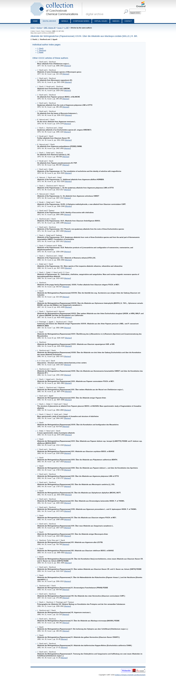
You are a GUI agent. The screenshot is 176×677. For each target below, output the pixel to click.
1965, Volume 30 (49, 28)
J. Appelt (40, 52)
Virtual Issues (100, 21)
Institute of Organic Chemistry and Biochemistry (130, 675)
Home (35, 21)
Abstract (67, 66)
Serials (64, 21)
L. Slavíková (41, 50)
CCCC (33, 28)
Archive (39, 28)
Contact (128, 21)
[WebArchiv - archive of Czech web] (126, 672)
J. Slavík (40, 48)
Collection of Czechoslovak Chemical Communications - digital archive (57, 2)
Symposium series (81, 21)
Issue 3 (59, 28)
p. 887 (66, 28)
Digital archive (49, 21)
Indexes (115, 21)
